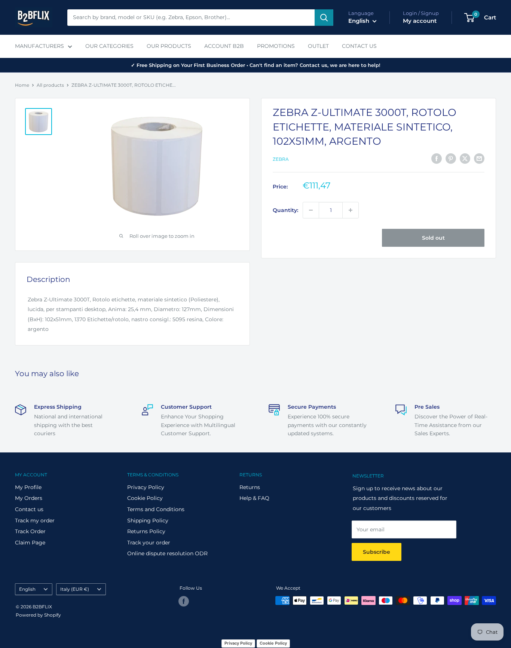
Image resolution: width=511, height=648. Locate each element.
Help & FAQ (254, 498)
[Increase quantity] (350, 210)
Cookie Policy (145, 498)
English (27, 589)
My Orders (28, 498)
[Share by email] (479, 158)
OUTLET (318, 46)
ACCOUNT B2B (224, 46)
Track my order (35, 520)
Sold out (433, 237)
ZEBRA (281, 159)
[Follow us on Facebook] (183, 601)
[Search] (324, 17)
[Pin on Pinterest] (451, 158)
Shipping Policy (147, 520)
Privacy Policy (145, 487)
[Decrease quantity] (311, 210)
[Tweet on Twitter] (465, 158)
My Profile (28, 487)
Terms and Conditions (155, 509)
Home (22, 85)
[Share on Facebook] (436, 158)
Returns (249, 487)
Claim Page (30, 542)
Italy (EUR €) (74, 589)
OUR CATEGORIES (109, 46)
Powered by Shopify (38, 615)
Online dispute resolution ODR (167, 553)
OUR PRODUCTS (169, 46)
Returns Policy (146, 531)
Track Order (30, 531)
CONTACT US (359, 46)
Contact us (29, 509)
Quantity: (285, 210)
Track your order (148, 542)
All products (50, 85)
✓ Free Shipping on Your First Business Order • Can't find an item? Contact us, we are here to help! (255, 65)
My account (420, 20)
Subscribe (376, 552)
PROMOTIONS (276, 46)
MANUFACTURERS (39, 46)
